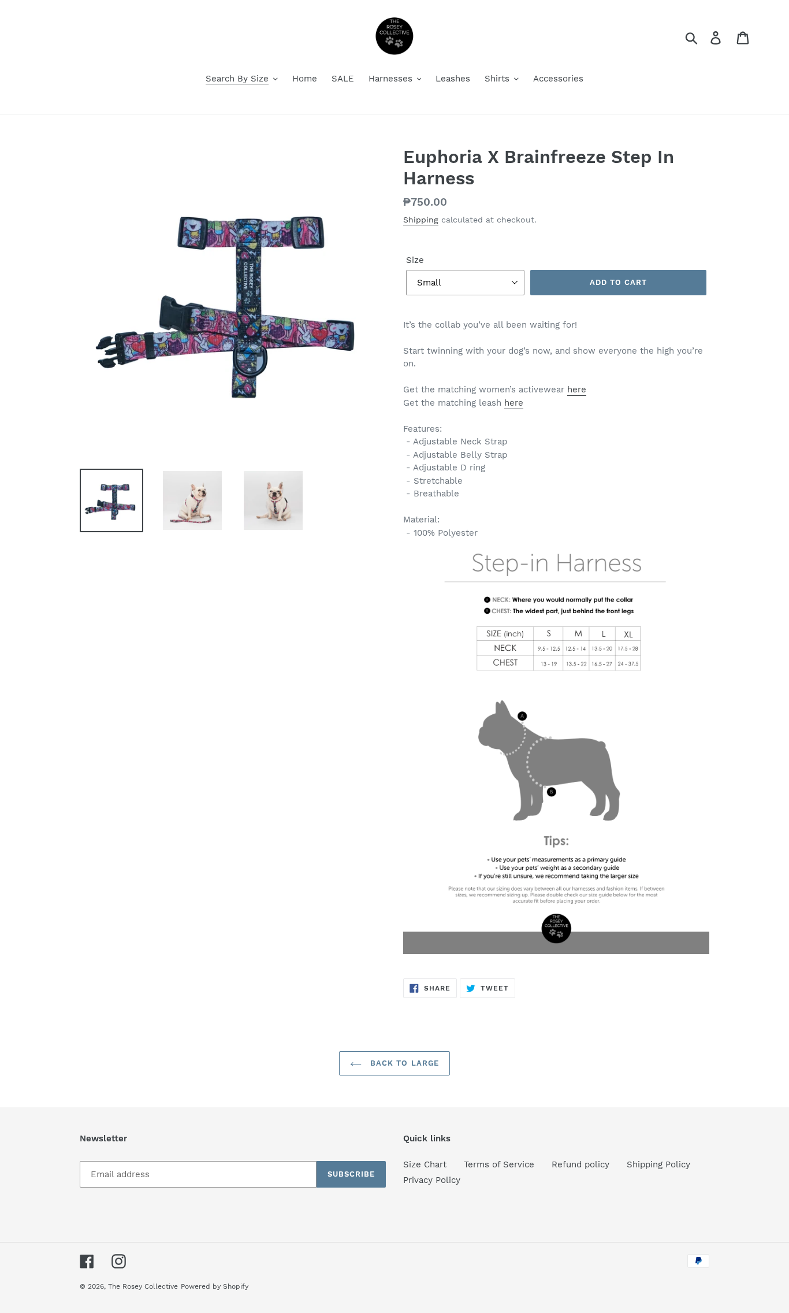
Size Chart (424, 1164)
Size (415, 260)
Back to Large (403, 1063)
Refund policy (580, 1164)
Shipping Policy (658, 1164)
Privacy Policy (431, 1180)
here (576, 389)
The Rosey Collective (143, 1286)
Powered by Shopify (214, 1286)
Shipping (420, 219)
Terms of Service (499, 1164)
